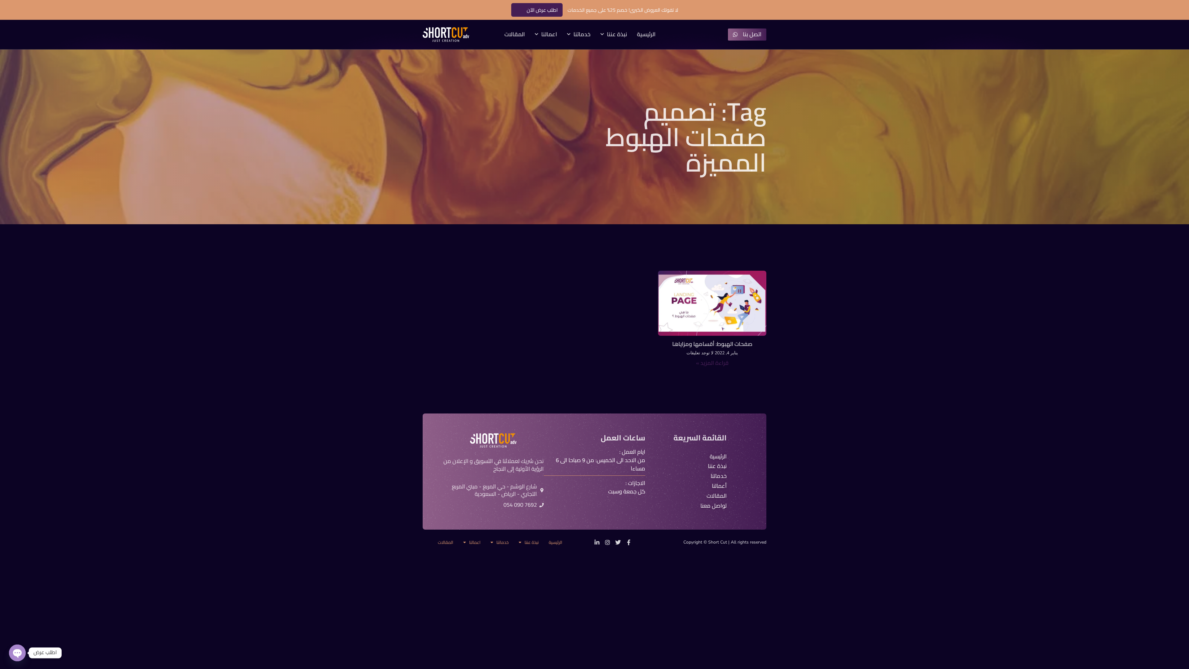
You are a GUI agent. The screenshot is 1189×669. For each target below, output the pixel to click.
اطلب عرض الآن (542, 10)
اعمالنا (549, 34)
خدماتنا (581, 34)
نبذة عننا (617, 34)
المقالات (514, 34)
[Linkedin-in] (597, 542)
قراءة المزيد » (712, 363)
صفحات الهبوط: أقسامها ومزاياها (712, 344)
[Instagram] (607, 542)
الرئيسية (646, 34)
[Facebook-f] (628, 542)
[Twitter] (618, 542)
